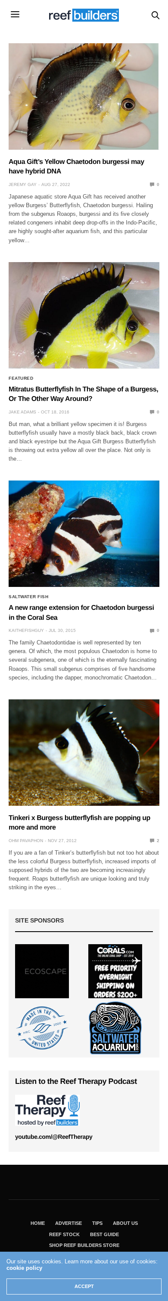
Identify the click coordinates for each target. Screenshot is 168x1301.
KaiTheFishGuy (26, 630)
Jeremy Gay (23, 184)
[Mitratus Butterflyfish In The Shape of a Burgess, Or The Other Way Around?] (84, 315)
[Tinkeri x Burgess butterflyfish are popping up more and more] (84, 752)
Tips (97, 1223)
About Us (125, 1223)
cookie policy (24, 1268)
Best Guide (104, 1234)
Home (38, 1223)
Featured (21, 378)
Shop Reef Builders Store (84, 1245)
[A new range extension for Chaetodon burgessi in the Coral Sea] (84, 534)
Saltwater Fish (28, 597)
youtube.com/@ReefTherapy (53, 1136)
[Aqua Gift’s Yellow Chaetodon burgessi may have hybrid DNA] (84, 96)
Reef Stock (64, 1234)
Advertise (68, 1223)
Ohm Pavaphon (26, 840)
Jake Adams (22, 412)
